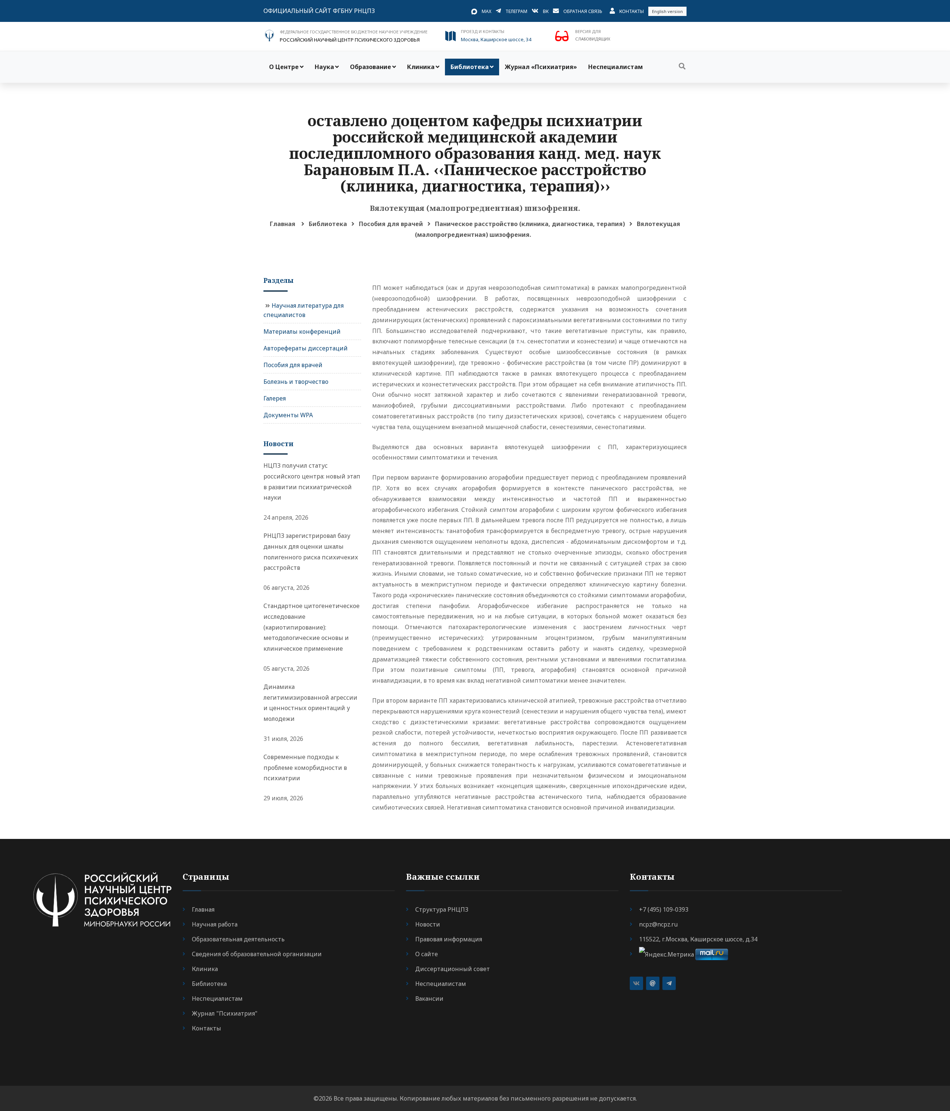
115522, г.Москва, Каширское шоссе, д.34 (698, 939)
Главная (282, 224)
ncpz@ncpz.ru (658, 924)
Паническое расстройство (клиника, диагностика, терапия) (530, 224)
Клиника (421, 67)
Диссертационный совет (452, 969)
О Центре (284, 67)
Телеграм (516, 11)
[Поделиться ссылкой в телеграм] (669, 983)
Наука (324, 67)
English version (667, 11)
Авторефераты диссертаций (305, 348)
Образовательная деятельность (238, 939)
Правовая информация (448, 939)
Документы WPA (288, 415)
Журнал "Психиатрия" (225, 1013)
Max (486, 11)
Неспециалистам (615, 67)
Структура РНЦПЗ (441, 909)
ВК (545, 11)
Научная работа (215, 924)
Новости (427, 924)
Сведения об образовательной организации (257, 954)
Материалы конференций (302, 331)
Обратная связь (582, 11)
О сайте (426, 954)
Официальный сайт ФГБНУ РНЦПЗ (319, 11)
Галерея (274, 398)
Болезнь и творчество (295, 382)
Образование (370, 67)
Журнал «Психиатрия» (541, 67)
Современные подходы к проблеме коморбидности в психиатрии (305, 767)
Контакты (631, 11)
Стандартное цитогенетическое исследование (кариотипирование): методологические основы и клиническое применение (311, 627)
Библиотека (470, 67)
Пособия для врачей (391, 224)
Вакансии (429, 998)
